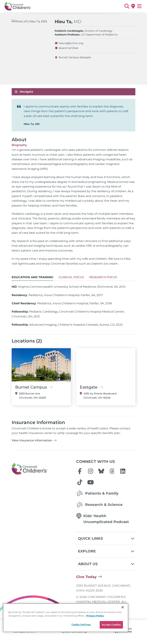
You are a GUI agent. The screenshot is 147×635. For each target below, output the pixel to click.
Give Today (86, 577)
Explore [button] (87, 551)
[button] (127, 6)
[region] (65, 617)
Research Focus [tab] (103, 277)
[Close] (123, 607)
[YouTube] (90, 482)
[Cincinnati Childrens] (41, 469)
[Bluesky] (101, 471)
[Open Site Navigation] (139, 6)
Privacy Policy (95, 615)
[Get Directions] (133, 6)
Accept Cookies (111, 624)
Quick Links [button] (90, 538)
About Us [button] (88, 564)
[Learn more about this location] (41, 365)
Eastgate (85, 57)
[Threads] (112, 471)
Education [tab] (32, 277)
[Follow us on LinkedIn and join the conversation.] (122, 471)
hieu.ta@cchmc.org (71, 43)
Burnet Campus (69, 57)
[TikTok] (79, 482)
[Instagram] (90, 471)
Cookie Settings (81, 624)
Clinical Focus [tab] (71, 277)
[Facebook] (79, 471)
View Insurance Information (32, 440)
